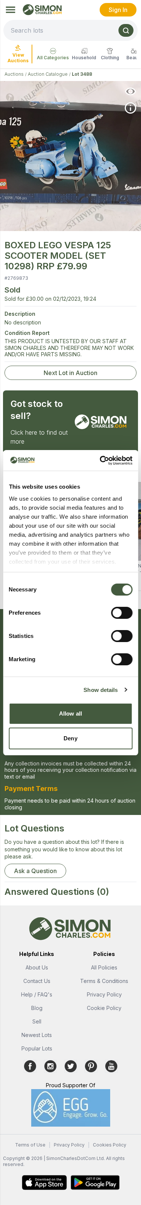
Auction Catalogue (48, 74)
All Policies (104, 967)
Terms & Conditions (104, 981)
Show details (100, 690)
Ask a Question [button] (35, 871)
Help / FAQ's (36, 994)
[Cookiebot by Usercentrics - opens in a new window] (100, 460)
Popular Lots (36, 1048)
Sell (36, 1021)
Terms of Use (30, 1145)
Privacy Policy (104, 994)
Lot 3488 (82, 74)
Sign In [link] (118, 10)
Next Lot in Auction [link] (70, 373)
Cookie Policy (104, 1008)
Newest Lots (36, 1035)
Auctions (14, 74)
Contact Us (36, 981)
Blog (36, 1008)
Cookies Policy (109, 1145)
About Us (37, 967)
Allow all (70, 713)
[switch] (121, 613)
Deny (70, 738)
